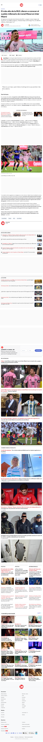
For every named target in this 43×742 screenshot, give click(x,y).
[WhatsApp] (17, 733)
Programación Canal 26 (26, 726)
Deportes (3, 8)
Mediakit (3, 726)
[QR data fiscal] (36, 733)
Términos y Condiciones (19, 737)
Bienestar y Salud (25, 693)
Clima (23, 695)
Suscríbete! (38, 350)
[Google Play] (31, 733)
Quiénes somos (3, 722)
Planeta (23, 702)
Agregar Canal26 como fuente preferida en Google (35, 25)
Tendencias (3, 707)
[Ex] (9, 733)
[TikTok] (15, 733)
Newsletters (4, 730)
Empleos (23, 728)
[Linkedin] (13, 733)
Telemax (23, 714)
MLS (14, 218)
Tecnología (24, 705)
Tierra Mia (2, 714)
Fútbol (10, 218)
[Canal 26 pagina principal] (21, 6)
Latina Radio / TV (25, 712)
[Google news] (21, 733)
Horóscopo (24, 700)
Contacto (23, 722)
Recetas (2, 705)
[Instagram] (8, 733)
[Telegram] (19, 733)
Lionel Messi (5, 58)
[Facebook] (6, 733)
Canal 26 (7, 24)
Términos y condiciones (5, 724)
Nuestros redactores (4, 728)
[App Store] (25, 733)
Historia (2, 700)
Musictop (2, 716)
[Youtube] (11, 733)
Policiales (2, 704)
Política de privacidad (25, 724)
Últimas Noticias (3, 693)
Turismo (23, 707)
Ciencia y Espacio (4, 695)
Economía (23, 697)
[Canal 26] (21, 687)
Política (3, 566)
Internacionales (33, 566)
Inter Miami (36, 61)
